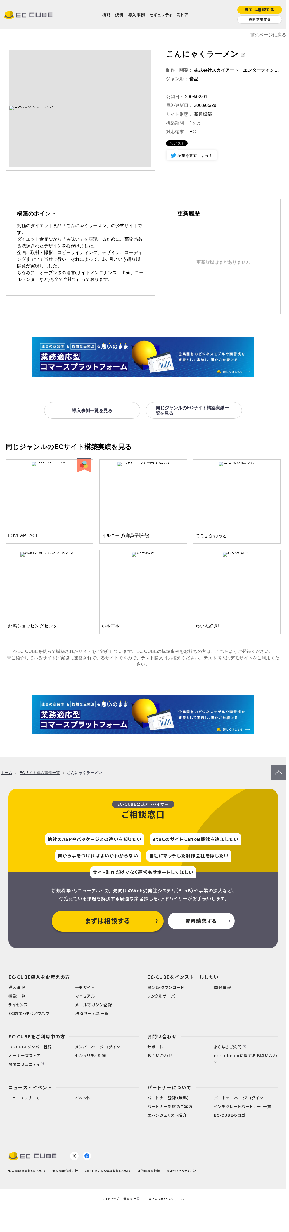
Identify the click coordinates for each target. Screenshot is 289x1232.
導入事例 (136, 14)
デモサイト (241, 657)
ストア (183, 14)
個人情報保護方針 (65, 1170)
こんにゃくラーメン (202, 54)
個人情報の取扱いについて (27, 1170)
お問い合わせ (162, 1036)
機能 (106, 14)
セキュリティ (161, 14)
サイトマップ (110, 1198)
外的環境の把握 (149, 1170)
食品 (193, 78)
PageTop (278, 767)
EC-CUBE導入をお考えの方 (39, 977)
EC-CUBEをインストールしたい (183, 977)
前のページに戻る (268, 34)
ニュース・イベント (30, 1087)
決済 (119, 14)
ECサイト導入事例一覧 (40, 772)
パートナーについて (169, 1087)
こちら (222, 651)
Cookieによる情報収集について (108, 1170)
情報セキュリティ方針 (181, 1170)
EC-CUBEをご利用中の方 (36, 1036)
